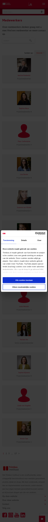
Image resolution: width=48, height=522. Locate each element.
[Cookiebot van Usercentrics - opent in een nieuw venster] (35, 233)
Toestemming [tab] (8, 240)
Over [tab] (39, 240)
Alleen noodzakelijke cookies (24, 287)
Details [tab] (24, 240)
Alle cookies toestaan (24, 280)
